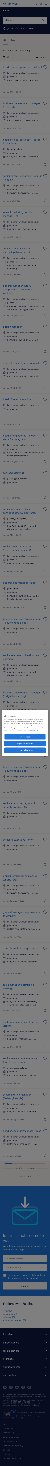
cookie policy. (33, 730)
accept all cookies (25, 750)
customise (25, 737)
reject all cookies (25, 743)
